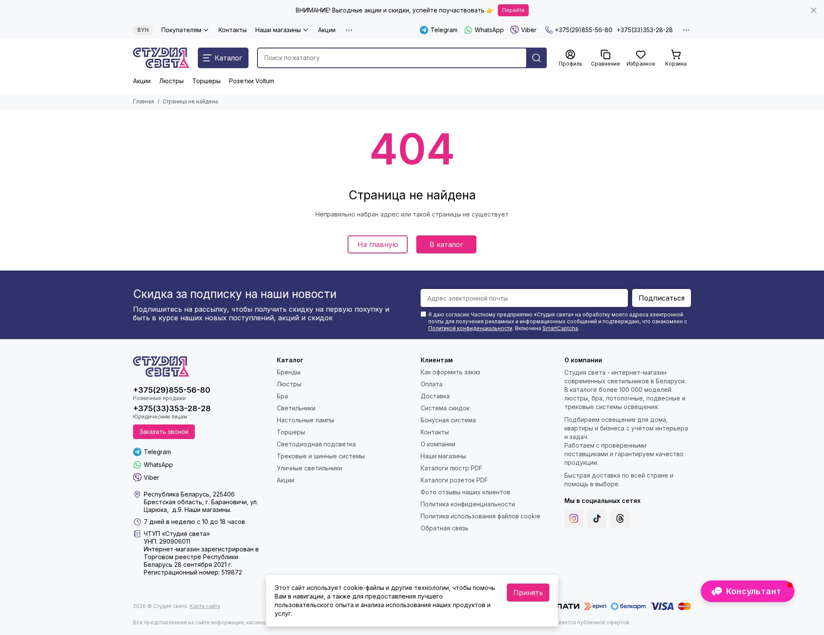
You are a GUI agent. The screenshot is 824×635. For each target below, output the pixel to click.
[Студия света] (161, 58)
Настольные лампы (305, 420)
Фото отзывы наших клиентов (465, 492)
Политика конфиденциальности (468, 504)
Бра (282, 396)
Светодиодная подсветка (316, 444)
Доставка (435, 396)
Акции (327, 29)
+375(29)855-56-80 (583, 29)
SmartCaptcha (560, 328)
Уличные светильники (309, 468)
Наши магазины (278, 29)
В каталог (446, 244)
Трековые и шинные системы (321, 456)
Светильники (296, 408)
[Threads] (620, 518)
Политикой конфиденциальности (470, 328)
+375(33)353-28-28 (645, 29)
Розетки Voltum (251, 80)
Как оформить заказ (450, 372)
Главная (143, 101)
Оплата (431, 384)
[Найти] (536, 58)
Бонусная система (448, 420)
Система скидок (445, 408)
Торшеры (206, 80)
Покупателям (181, 29)
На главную (377, 244)
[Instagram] (573, 518)
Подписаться (662, 298)
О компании (438, 444)
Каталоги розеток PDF (454, 480)
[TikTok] (597, 518)
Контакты (232, 29)
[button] (747, 591)
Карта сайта (205, 606)
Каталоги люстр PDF (451, 468)
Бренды (288, 372)
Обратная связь (445, 528)
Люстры (171, 80)
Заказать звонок (163, 431)
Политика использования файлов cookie (480, 516)
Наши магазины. (208, 509)
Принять (528, 592)
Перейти (513, 10)
